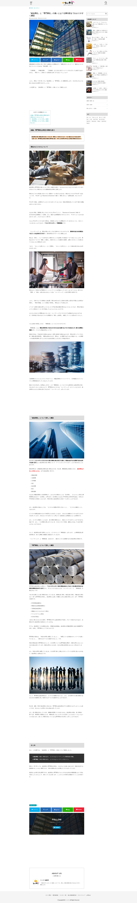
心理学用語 (102, 119)
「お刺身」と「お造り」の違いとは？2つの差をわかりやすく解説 (99, 89)
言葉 (89, 104)
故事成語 (94, 121)
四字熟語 (96, 119)
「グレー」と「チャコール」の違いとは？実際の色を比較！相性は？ (99, 60)
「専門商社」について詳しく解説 (39, 121)
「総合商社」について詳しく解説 (39, 119)
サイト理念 (48, 895)
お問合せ (88, 895)
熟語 (88, 123)
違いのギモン (33, 805)
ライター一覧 (63, 895)
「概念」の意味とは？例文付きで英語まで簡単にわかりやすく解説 (99, 31)
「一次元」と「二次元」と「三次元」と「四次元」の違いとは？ (99, 45)
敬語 (99, 121)
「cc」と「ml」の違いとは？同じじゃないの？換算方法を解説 (100, 52)
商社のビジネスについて (37, 117)
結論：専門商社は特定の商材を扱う (40, 115)
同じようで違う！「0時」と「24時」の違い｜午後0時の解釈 (99, 38)
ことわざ (89, 117)
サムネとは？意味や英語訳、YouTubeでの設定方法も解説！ (99, 82)
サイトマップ (81, 895)
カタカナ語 (96, 117)
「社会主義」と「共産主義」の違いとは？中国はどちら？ (99, 67)
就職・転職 (90, 100)
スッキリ (67, 900)
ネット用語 (90, 119)
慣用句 (89, 121)
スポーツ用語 (102, 117)
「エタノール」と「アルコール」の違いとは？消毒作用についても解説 (99, 24)
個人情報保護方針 (72, 895)
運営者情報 (55, 895)
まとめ (32, 122)
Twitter (57, 827)
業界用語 (104, 121)
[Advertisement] (56, 100)
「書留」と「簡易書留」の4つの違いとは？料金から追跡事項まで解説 (99, 75)
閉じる (44, 112)
